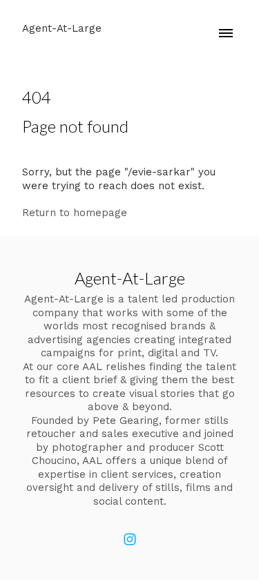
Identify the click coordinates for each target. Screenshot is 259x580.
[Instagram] (130, 539)
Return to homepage (74, 212)
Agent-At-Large (130, 278)
